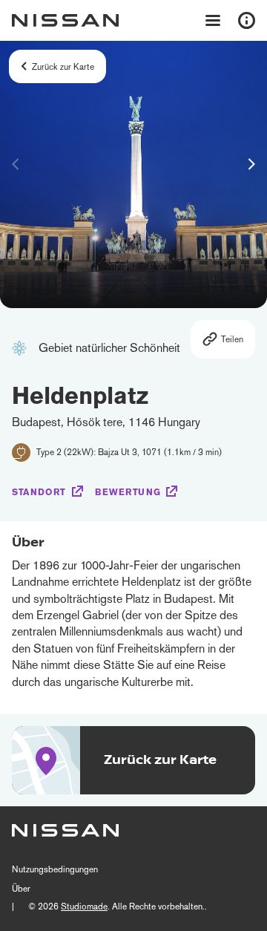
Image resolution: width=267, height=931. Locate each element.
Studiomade (84, 906)
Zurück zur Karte (63, 67)
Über (21, 889)
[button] (251, 164)
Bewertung (127, 492)
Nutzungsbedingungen (55, 869)
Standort (39, 492)
